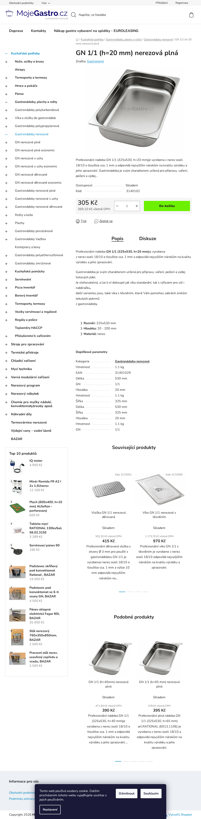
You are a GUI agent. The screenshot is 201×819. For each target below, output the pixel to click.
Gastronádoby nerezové (31, 134)
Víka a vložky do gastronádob (35, 118)
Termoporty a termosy (31, 77)
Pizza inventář (25, 287)
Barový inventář (26, 295)
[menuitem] (16, 30)
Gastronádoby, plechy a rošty (36, 102)
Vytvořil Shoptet (180, 815)
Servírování (23, 279)
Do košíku (167, 206)
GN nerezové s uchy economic (36, 166)
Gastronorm (95, 61)
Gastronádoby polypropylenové (37, 126)
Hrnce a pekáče (26, 86)
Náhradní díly (21, 414)
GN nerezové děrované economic (38, 182)
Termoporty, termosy (30, 304)
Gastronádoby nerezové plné (35, 191)
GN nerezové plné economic (35, 150)
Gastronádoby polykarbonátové (37, 110)
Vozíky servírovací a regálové (36, 312)
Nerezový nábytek (25, 393)
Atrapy (20, 69)
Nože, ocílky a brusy (29, 61)
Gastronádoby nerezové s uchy (36, 199)
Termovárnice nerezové (29, 422)
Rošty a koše (24, 215)
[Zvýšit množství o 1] (137, 206)
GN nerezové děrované (31, 174)
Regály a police (26, 320)
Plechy (19, 223)
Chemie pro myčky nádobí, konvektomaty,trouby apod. (32, 404)
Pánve (19, 94)
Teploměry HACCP (28, 328)
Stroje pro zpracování (27, 344)
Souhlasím (151, 793)
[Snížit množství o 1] (117, 206)
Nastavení (50, 809)
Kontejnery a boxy (27, 247)
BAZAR (16, 439)
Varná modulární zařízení (30, 377)
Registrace (181, 3)
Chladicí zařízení (23, 360)
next (189, 530)
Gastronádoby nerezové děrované (38, 207)
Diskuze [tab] (147, 238)
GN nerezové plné (27, 142)
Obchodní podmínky (21, 3)
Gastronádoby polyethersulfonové (39, 255)
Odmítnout (126, 793)
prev (79, 530)
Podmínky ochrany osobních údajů (33, 799)
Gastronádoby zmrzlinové (33, 263)
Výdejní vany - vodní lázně (31, 430)
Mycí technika (21, 369)
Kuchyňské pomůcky (30, 271)
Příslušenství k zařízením (33, 336)
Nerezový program (25, 385)
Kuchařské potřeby (25, 53)
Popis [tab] (117, 238)
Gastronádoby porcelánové (34, 231)
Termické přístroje (24, 352)
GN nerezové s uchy (29, 158)
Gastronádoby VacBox (30, 239)
